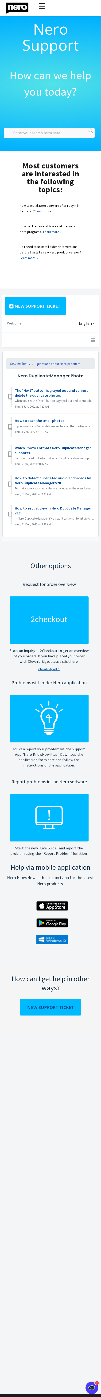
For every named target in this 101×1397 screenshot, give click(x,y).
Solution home (20, 363)
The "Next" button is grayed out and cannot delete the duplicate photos (51, 392)
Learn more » (44, 211)
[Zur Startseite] (20, 7)
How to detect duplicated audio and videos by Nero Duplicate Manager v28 (53, 480)
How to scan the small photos (39, 420)
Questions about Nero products (58, 364)
